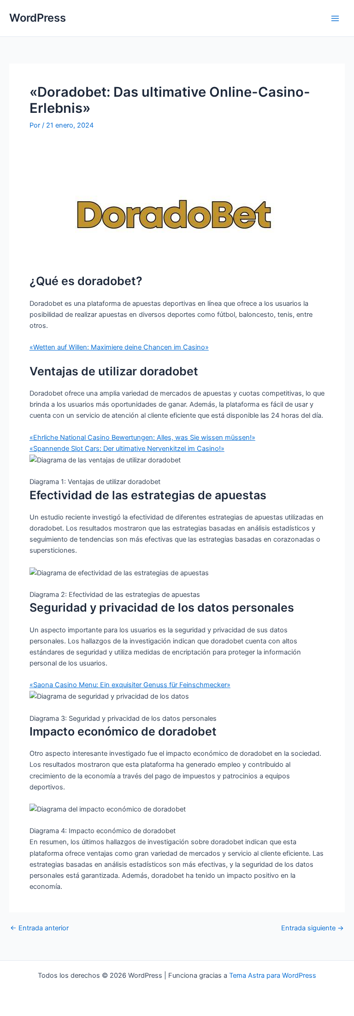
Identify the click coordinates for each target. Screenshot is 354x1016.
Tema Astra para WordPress (272, 975)
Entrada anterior (39, 928)
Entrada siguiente (312, 928)
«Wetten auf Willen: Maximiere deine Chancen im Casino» (119, 347)
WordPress (37, 17)
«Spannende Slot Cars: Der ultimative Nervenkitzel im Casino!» (127, 448)
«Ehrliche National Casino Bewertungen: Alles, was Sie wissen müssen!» (142, 437)
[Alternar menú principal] (335, 18)
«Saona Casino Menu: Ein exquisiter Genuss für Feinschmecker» (130, 685)
